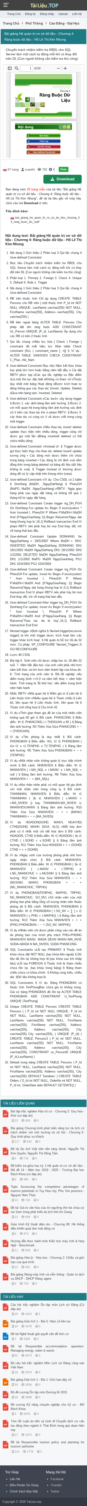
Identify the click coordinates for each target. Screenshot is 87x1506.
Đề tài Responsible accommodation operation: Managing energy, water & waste (47, 1348)
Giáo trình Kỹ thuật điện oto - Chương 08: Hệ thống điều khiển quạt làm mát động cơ (47, 1226)
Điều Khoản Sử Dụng (24, 1485)
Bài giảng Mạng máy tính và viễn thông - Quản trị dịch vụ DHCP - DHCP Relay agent (47, 1276)
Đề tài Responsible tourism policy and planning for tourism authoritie (47, 1444)
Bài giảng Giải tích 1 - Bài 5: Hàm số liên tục (41, 1321)
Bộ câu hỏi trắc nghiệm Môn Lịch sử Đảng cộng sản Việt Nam (47, 1365)
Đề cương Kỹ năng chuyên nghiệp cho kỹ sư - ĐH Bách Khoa (47, 1407)
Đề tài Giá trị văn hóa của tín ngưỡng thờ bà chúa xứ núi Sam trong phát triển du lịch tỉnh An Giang (47, 1210)
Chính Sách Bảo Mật (24, 1491)
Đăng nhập (47, 14)
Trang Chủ (14, 14)
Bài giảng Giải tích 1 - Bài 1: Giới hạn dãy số (41, 1379)
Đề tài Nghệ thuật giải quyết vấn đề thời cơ (40, 1334)
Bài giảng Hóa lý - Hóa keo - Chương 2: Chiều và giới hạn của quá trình (47, 1260)
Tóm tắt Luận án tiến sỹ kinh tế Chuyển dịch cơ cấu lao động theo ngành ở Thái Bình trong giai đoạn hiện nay (47, 1425)
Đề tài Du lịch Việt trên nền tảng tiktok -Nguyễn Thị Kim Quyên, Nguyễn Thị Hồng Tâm (47, 1151)
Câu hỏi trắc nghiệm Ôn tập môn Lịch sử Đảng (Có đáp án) (47, 1307)
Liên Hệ (15, 1479)
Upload (63, 14)
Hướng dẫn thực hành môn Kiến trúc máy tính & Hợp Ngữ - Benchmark (47, 1243)
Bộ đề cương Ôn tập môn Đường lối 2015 (39, 1392)
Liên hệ (77, 14)
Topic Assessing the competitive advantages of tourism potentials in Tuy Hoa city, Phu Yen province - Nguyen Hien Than (47, 1191)
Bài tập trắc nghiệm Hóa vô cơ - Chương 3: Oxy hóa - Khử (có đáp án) (47, 1113)
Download (65, 179)
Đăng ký (30, 14)
